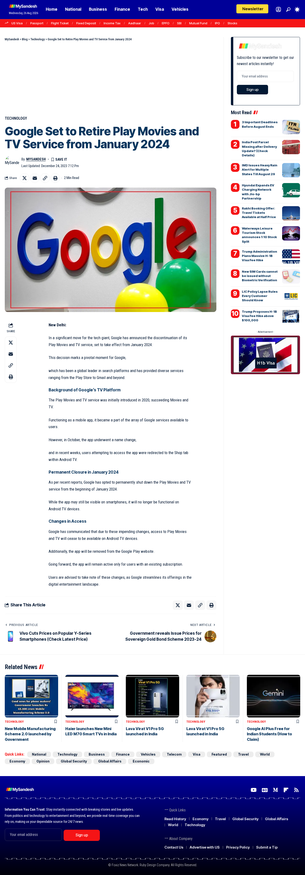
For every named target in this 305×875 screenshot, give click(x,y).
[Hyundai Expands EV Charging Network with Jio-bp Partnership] (291, 190)
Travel (243, 754)
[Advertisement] (110, 77)
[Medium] (275, 790)
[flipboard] (286, 790)
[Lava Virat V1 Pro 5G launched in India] (152, 696)
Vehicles (148, 754)
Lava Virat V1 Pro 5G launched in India (145, 731)
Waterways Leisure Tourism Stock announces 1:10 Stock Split (259, 234)
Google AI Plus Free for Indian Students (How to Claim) (269, 734)
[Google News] (265, 790)
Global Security (74, 761)
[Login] (278, 9)
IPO (217, 23)
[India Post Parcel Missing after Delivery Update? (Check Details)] (291, 147)
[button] (288, 9)
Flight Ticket (60, 23)
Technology (16, 118)
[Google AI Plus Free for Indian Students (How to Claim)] (273, 696)
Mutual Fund (198, 23)
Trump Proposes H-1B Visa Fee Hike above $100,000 (259, 316)
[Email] (35, 178)
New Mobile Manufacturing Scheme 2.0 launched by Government (30, 734)
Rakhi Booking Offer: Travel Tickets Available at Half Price (259, 212)
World (265, 754)
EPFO (165, 23)
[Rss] (296, 790)
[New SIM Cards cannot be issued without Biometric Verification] (291, 276)
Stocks (232, 23)
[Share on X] (24, 178)
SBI (179, 23)
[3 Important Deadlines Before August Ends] (291, 127)
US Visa (17, 23)
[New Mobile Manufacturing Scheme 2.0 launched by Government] (31, 696)
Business (97, 754)
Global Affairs (110, 761)
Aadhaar (134, 23)
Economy (17, 761)
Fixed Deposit (86, 23)
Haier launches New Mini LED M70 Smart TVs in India (91, 731)
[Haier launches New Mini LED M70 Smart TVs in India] (92, 696)
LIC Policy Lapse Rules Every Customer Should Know (260, 296)
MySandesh (36, 159)
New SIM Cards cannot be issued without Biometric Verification (260, 276)
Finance (123, 754)
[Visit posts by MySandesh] (12, 162)
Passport (36, 23)
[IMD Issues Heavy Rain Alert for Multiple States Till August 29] (291, 170)
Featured (219, 754)
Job (151, 23)
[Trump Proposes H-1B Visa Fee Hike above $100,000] (291, 316)
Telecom (174, 754)
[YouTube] (253, 790)
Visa (196, 754)
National (39, 754)
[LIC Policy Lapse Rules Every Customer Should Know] (291, 296)
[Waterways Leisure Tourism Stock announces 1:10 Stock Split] (291, 233)
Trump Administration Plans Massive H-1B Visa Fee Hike (259, 256)
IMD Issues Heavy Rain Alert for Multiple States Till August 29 (259, 169)
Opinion (43, 761)
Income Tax (112, 23)
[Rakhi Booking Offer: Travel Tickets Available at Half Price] (291, 213)
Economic (141, 761)
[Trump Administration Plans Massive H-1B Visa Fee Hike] (291, 256)
